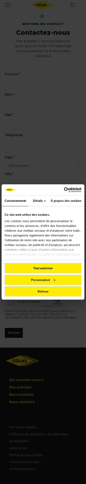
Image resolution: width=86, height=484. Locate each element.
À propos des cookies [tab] (66, 200)
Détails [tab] (38, 200)
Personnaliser (40, 280)
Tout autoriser (43, 268)
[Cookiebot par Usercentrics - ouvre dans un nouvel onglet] (63, 189)
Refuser (43, 291)
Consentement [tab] (15, 200)
